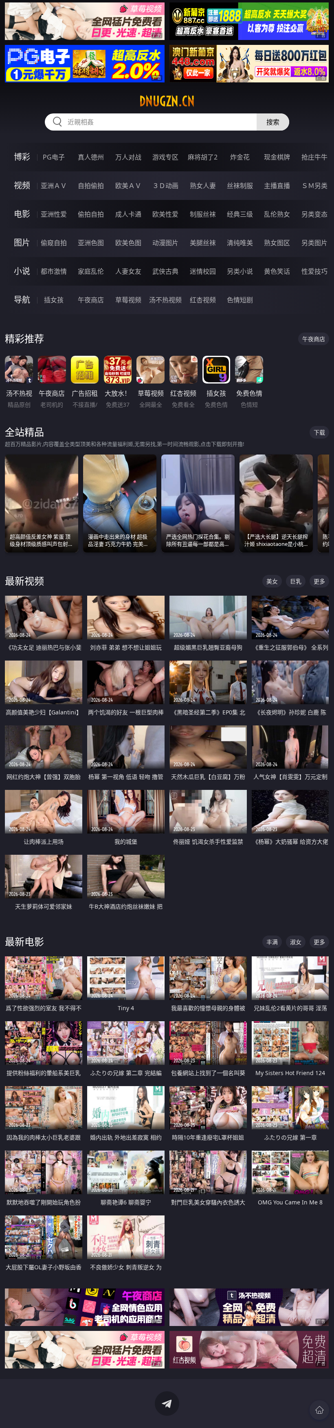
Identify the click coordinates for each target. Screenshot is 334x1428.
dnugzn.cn (167, 101)
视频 (22, 185)
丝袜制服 (240, 185)
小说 (22, 271)
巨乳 (295, 581)
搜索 (272, 122)
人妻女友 (128, 271)
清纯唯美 (240, 242)
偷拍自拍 (91, 214)
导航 (22, 299)
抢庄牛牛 (314, 157)
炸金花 (240, 157)
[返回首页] (319, 1410)
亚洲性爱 (54, 214)
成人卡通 (128, 214)
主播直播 (277, 185)
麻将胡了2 (203, 157)
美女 (272, 581)
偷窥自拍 (54, 242)
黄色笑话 (277, 271)
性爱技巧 (314, 271)
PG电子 (54, 157)
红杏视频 (203, 299)
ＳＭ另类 (314, 185)
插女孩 (54, 299)
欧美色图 (128, 242)
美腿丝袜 (203, 242)
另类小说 (240, 271)
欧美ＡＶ (128, 185)
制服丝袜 (203, 214)
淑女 (295, 942)
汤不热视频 (165, 299)
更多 (319, 581)
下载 (319, 432)
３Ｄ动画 (165, 185)
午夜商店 (91, 299)
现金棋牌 (277, 157)
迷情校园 (203, 271)
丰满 (272, 942)
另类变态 (314, 214)
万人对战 (128, 157)
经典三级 (240, 214)
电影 (22, 214)
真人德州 (91, 157)
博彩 (22, 156)
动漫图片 (165, 242)
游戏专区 (165, 157)
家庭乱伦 (91, 271)
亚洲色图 (91, 242)
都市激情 (54, 271)
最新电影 (24, 941)
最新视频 (24, 581)
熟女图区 (277, 242)
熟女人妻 (203, 185)
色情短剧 (240, 299)
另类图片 (314, 242)
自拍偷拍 (91, 185)
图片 (22, 242)
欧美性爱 (165, 214)
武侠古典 (165, 271)
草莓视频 (128, 299)
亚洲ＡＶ (54, 185)
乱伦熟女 (277, 214)
